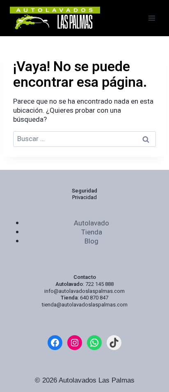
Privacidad (84, 197)
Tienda (91, 232)
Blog (91, 241)
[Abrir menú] (151, 18)
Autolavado (91, 223)
